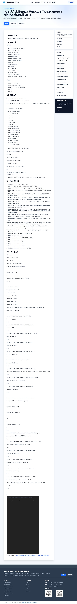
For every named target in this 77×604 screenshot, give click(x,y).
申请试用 (71, 2)
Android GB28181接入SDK (62, 60)
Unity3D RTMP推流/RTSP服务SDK (63, 58)
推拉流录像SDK (60, 89)
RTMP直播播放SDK (60, 66)
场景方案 (43, 2)
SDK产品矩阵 (37, 2)
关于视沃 (27, 582)
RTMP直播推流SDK (60, 55)
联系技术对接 (21, 23)
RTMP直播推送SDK (8, 582)
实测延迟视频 (59, 44)
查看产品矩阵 (13, 23)
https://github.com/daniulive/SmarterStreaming (25, 555)
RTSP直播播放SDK (60, 68)
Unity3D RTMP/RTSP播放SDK (63, 76)
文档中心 (27, 586)
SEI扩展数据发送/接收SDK (62, 95)
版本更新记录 (59, 41)
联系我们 (54, 2)
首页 (32, 2)
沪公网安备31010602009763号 (32, 602)
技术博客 (58, 46)
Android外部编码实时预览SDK (63, 84)
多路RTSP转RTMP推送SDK (62, 81)
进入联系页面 (59, 107)
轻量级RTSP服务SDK (61, 63)
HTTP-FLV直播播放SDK (61, 79)
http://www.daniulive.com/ (43, 555)
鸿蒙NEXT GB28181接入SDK (62, 74)
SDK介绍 (27, 584)
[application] (23, 525)
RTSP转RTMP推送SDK (8, 593)
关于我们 (49, 2)
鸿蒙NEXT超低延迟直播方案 (62, 71)
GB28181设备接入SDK (8, 586)
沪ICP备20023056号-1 (25, 602)
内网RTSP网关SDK (60, 87)
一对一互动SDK (60, 92)
